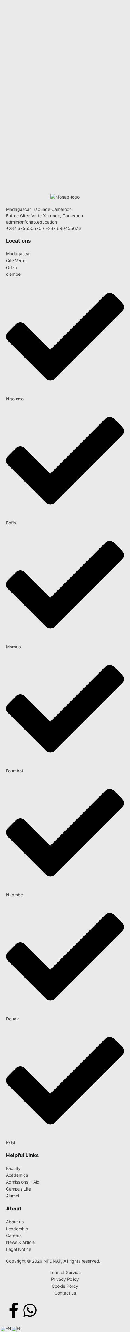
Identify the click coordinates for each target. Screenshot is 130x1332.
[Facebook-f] (13, 1310)
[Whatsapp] (29, 1310)
